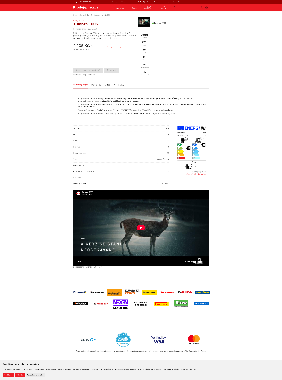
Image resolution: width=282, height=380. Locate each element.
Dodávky (134, 8)
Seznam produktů (102, 15)
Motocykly (163, 8)
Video (107, 85)
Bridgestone (78, 21)
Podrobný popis (80, 85)
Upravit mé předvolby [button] (35, 375)
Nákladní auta (148, 8)
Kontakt (176, 2)
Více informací (110, 38)
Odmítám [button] (19, 375)
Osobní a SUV (119, 8)
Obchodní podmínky (161, 2)
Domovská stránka (81, 15)
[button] (206, 7)
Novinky (114, 2)
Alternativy (119, 85)
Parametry (96, 85)
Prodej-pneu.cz (85, 7)
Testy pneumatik (127, 2)
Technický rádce (143, 2)
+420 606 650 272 (85, 2)
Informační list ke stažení (196, 174)
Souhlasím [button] (8, 375)
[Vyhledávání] (201, 7)
